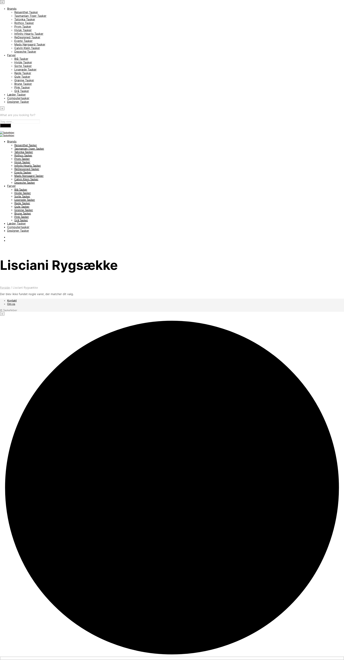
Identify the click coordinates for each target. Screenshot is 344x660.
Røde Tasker (22, 73)
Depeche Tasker (25, 51)
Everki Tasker (23, 41)
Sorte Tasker (23, 66)
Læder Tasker (16, 94)
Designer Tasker (18, 101)
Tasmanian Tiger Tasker (30, 16)
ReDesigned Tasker (27, 37)
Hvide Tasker (23, 62)
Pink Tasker (22, 87)
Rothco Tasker (24, 23)
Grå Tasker (21, 91)
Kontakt (12, 300)
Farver (11, 55)
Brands (11, 8)
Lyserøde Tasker (25, 69)
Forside (5, 287)
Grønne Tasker (24, 80)
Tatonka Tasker (24, 19)
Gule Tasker (22, 76)
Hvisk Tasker (23, 30)
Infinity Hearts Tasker (28, 33)
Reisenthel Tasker (26, 12)
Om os (11, 303)
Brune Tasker (23, 84)
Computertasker (18, 98)
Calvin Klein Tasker (27, 48)
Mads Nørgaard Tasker (29, 44)
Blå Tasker (21, 59)
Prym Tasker (22, 26)
